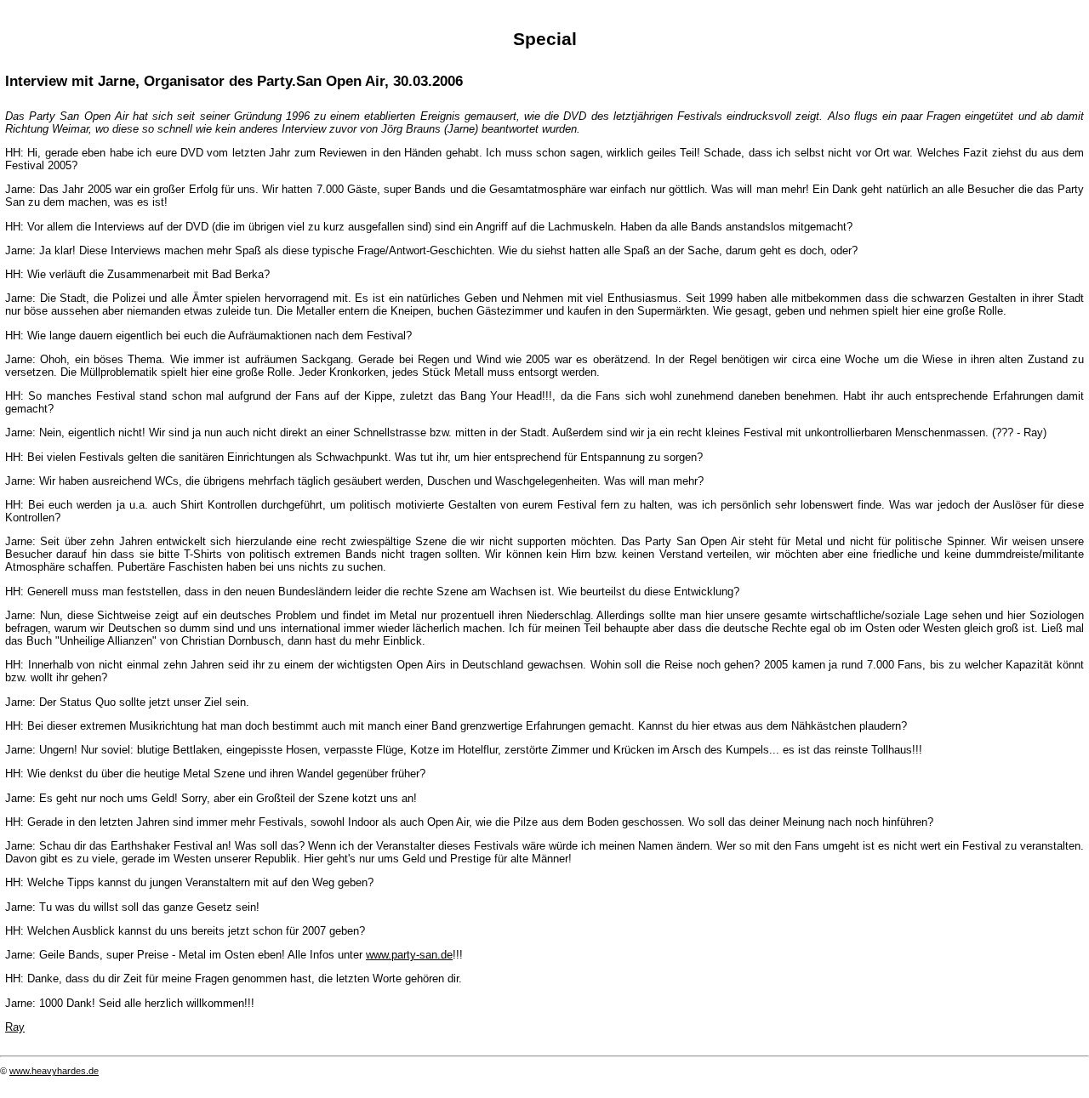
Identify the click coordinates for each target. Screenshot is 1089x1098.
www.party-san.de (409, 954)
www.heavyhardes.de (54, 1071)
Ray (15, 1027)
